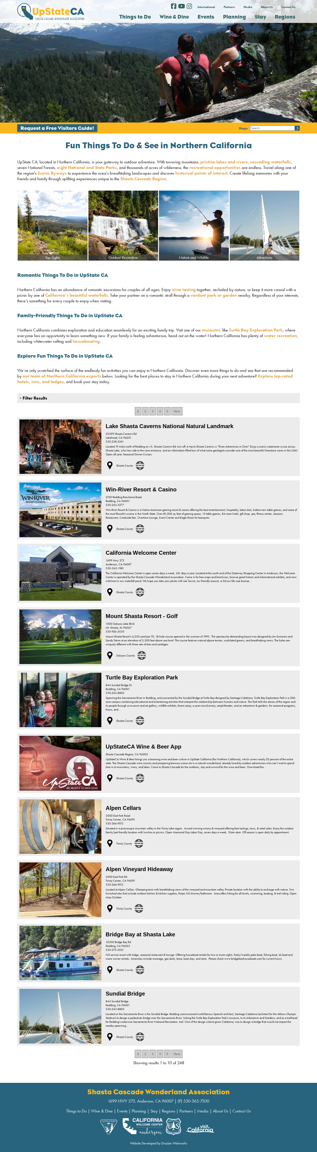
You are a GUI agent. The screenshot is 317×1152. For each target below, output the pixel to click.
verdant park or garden (214, 295)
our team (31, 376)
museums (211, 330)
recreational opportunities (215, 167)
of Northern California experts (70, 376)
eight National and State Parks (87, 167)
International (206, 7)
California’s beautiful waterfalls (76, 295)
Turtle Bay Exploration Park (256, 330)
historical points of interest (201, 173)
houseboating (86, 341)
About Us (267, 7)
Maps (243, 128)
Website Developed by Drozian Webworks (158, 1143)
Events (122, 1111)
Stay (154, 1111)
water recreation (280, 335)
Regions (168, 1111)
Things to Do (76, 1111)
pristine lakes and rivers (224, 162)
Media (247, 7)
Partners (229, 7)
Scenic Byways (52, 173)
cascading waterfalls (270, 162)
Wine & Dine (102, 1111)
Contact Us (288, 7)
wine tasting (184, 289)
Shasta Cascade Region (143, 179)
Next (177, 411)
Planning (139, 1111)
